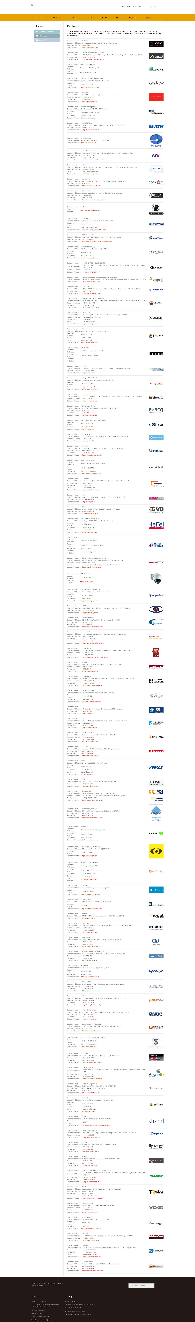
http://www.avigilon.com (91, 174)
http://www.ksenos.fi (88, 774)
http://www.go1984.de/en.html (92, 800)
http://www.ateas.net (88, 143)
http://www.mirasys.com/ (89, 840)
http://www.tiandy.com (91, 1182)
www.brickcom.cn (71, 1301)
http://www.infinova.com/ (91, 671)
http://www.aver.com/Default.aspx (94, 160)
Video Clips (56, 18)
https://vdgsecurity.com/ (90, 1212)
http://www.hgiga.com (88, 552)
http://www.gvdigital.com (90, 514)
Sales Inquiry (43, 36)
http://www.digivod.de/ (89, 342)
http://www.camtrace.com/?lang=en (94, 230)
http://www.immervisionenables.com (95, 657)
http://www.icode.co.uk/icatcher (93, 643)
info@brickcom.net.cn (77, 1311)
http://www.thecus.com (90, 1165)
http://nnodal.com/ (88, 918)
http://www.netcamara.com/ (91, 894)
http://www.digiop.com (90, 324)
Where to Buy (137, 7)
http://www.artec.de (88, 118)
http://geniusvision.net (90, 441)
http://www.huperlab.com (90, 601)
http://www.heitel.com (89, 532)
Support (73, 18)
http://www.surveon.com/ (91, 1137)
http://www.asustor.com (90, 130)
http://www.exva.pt (87, 429)
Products (40, 18)
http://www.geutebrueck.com (91, 474)
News (118, 18)
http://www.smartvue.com (91, 1093)
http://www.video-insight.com (91, 1228)
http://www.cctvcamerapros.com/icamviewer (97, 242)
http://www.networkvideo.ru (90, 360)
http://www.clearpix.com (89, 258)
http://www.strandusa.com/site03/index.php (97, 1125)
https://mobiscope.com (89, 856)
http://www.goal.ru (88, 502)
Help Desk (42, 40)
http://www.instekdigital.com (92, 685)
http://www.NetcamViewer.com (92, 1271)
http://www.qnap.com (90, 1019)
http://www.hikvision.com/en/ (92, 567)
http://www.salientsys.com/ (91, 1031)
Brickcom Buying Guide (46, 32)
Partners (132, 18)
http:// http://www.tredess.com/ (93, 1198)
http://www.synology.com (90, 1151)
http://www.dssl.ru (89, 373)
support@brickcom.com (49, 1320)
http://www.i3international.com (92, 627)
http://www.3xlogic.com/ (90, 48)
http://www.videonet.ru (91, 1240)
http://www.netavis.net (88, 879)
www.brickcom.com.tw (38, 1301)
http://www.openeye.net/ (90, 977)
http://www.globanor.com (91, 490)
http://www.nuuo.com (90, 932)
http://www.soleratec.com (91, 991)
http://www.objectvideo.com (91, 946)
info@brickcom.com (43, 1317)
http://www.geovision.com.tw (92, 455)
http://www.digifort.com (91, 307)
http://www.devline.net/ (90, 786)
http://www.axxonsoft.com (91, 186)
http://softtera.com (88, 1111)
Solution (88, 18)
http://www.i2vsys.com (90, 613)
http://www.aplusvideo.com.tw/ (93, 59)
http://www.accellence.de (90, 87)
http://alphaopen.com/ (89, 102)
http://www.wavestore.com (92, 1257)
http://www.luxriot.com (88, 72)
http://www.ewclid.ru (90, 401)
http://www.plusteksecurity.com (93, 1005)
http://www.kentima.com (90, 742)
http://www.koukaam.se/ (90, 756)
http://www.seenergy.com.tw (92, 1062)
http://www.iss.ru (88, 713)
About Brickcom (125, 7)
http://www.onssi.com (89, 960)
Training (104, 18)
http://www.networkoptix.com (91, 909)
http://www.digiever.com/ (91, 293)
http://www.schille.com (88, 1047)
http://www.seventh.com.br (92, 1079)
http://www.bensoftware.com (90, 210)
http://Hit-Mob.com (86, 582)
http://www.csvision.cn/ (92, 272)
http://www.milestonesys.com (92, 818)
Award (147, 18)
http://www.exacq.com (89, 415)
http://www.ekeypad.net (90, 389)
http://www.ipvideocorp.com (91, 702)
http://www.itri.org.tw (89, 727)
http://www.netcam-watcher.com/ (93, 200)
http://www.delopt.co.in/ (91, 282)
